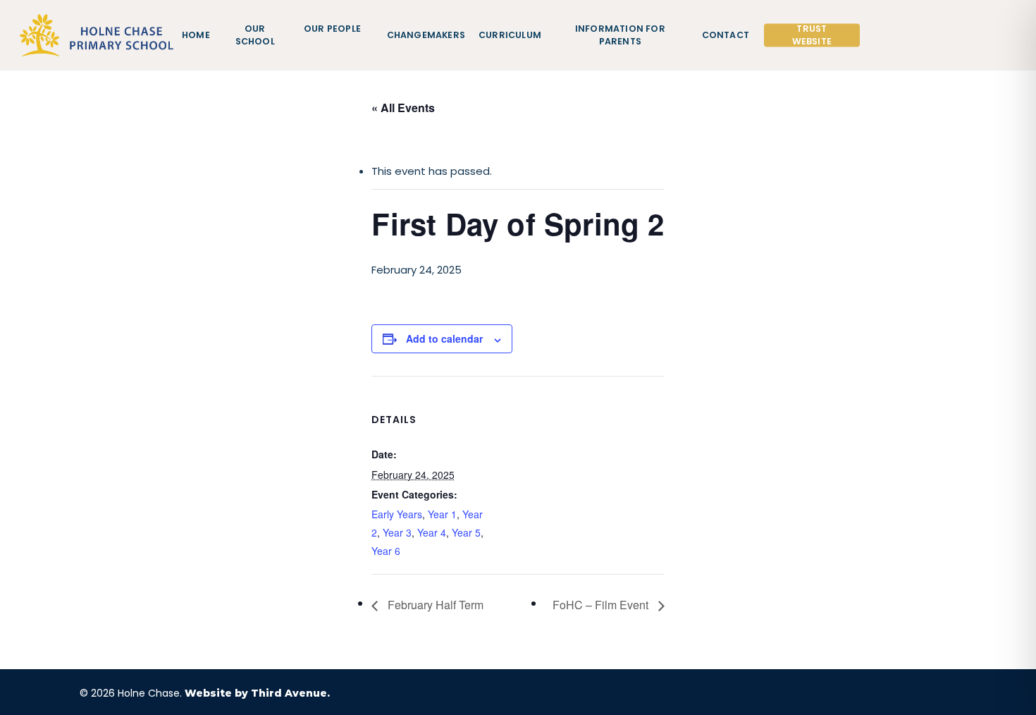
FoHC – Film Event (602, 605)
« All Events (403, 107)
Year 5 (466, 532)
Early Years (396, 514)
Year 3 (397, 532)
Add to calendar (444, 338)
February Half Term (434, 605)
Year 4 (431, 532)
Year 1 (442, 514)
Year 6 (385, 551)
